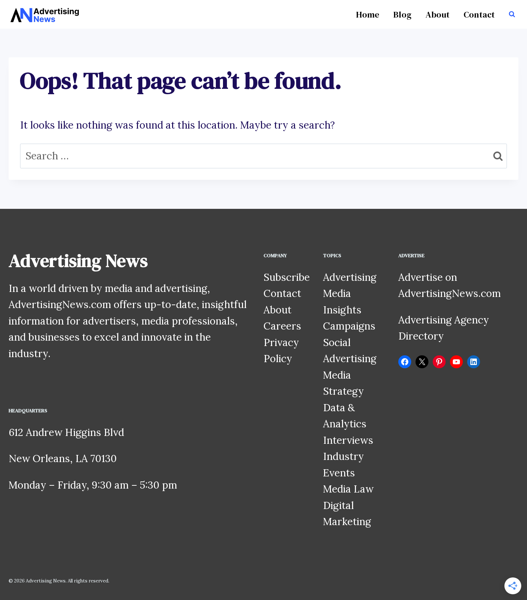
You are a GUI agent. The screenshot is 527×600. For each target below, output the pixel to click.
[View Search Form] (511, 14)
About (438, 14)
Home (367, 14)
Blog (402, 14)
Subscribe (287, 277)
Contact (479, 14)
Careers (282, 326)
